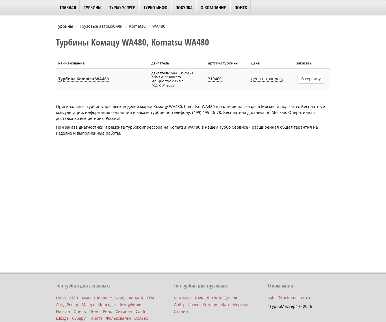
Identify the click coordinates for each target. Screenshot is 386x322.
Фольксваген (118, 318)
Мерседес (107, 304)
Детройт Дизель (222, 298)
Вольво (141, 318)
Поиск (241, 8)
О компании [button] (214, 8)
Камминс (182, 298)
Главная (68, 8)
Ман (224, 304)
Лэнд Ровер (67, 304)
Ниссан (63, 311)
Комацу (210, 304)
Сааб (140, 311)
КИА (150, 298)
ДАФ (199, 298)
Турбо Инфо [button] (156, 8)
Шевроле (103, 298)
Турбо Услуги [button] (122, 8)
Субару (79, 318)
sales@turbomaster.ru (289, 297)
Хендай (136, 298)
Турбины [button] (92, 8)
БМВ (73, 298)
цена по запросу (267, 78)
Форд (120, 298)
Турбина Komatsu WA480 (83, 78)
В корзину (311, 78)
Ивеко (193, 304)
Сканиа (181, 311)
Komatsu (137, 26)
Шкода (62, 318)
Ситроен (124, 311)
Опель (79, 311)
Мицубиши (131, 304)
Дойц (179, 304)
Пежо (94, 311)
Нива (61, 298)
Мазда (88, 304)
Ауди (86, 298)
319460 (215, 78)
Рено (107, 311)
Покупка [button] (184, 8)
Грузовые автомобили (101, 26)
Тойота (96, 318)
